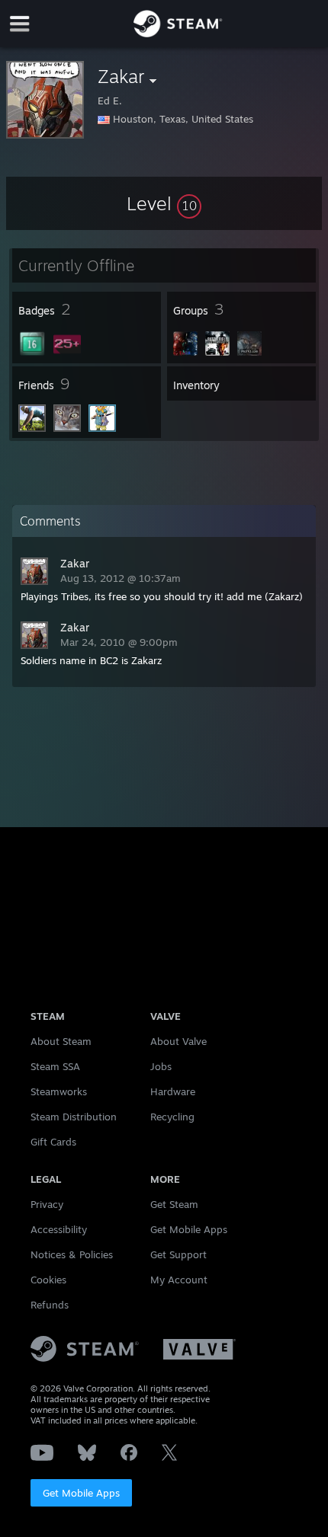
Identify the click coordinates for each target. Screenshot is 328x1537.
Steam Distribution (74, 1116)
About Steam (61, 1041)
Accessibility (59, 1229)
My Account (178, 1279)
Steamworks (59, 1091)
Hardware (172, 1091)
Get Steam (174, 1204)
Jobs (161, 1066)
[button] (164, 203)
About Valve (178, 1041)
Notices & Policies (72, 1254)
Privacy (47, 1204)
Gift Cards (53, 1142)
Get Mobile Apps (81, 1493)
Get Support (178, 1254)
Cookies (48, 1279)
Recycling (172, 1116)
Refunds (50, 1305)
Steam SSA (55, 1066)
